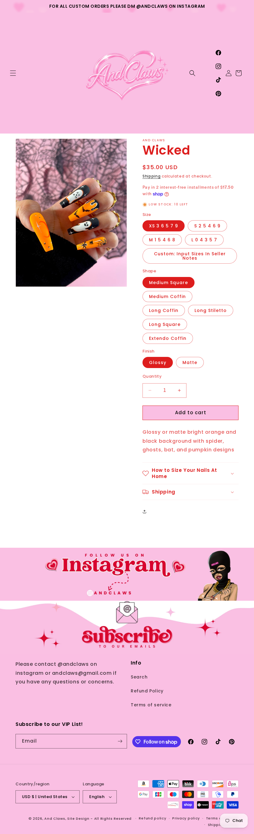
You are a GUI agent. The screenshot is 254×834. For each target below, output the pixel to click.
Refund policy (152, 818)
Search (139, 677)
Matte (189, 362)
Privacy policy (186, 818)
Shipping (151, 176)
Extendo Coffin (167, 338)
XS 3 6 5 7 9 (163, 226)
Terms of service (151, 705)
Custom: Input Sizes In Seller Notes (190, 256)
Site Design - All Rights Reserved (99, 818)
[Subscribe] (120, 741)
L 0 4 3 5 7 (204, 240)
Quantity (152, 376)
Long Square (165, 324)
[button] (13, 73)
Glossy (157, 362)
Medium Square (168, 282)
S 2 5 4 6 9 (207, 226)
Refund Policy (147, 691)
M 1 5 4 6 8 (162, 240)
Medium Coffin (167, 296)
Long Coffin (163, 310)
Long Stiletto (211, 310)
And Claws (54, 818)
